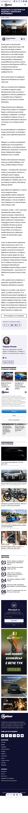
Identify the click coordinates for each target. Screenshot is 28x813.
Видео (3, 744)
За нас (3, 774)
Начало (2, 17)
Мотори (3, 751)
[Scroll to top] (25, 796)
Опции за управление (14, 420)
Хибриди (3, 765)
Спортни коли (5, 760)
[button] (25, 392)
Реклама (3, 771)
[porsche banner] (14, 676)
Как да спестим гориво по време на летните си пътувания (20, 428)
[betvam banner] (14, 698)
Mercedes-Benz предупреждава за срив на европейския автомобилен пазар (7, 429)
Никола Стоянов (15, 506)
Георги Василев (15, 528)
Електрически (5, 749)
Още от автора (8, 362)
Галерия (3, 747)
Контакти (4, 776)
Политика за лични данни (9, 780)
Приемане (14, 411)
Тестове (3, 762)
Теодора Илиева (9, 346)
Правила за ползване (7, 778)
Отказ (14, 415)
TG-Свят (7, 17)
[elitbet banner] (14, 630)
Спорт (3, 758)
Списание (4, 756)
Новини (3, 753)
